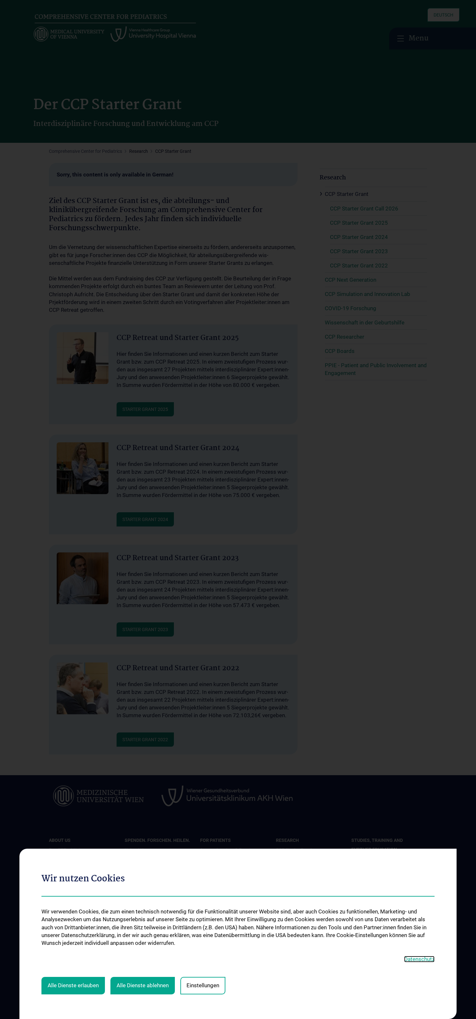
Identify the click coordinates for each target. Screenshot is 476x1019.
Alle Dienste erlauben (73, 985)
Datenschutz (419, 959)
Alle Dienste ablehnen (143, 985)
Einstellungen (203, 985)
